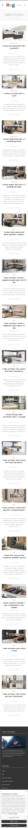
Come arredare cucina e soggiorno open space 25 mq (14, 325)
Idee (14, 320)
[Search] (23, 5)
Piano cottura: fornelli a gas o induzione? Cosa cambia (14, 605)
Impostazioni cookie (14, 817)
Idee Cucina (14, 43)
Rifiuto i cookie (14, 821)
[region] (14, 809)
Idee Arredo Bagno (6, 777)
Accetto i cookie (14, 825)
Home (11, 18)
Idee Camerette (6, 784)
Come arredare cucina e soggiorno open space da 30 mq (14, 280)
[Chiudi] (26, 791)
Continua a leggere (14, 69)
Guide (14, 229)
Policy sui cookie (12, 813)
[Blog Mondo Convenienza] (10, 5)
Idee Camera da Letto (7, 781)
